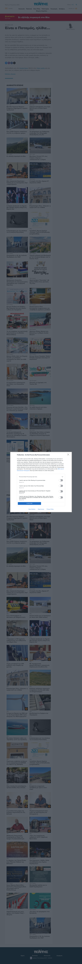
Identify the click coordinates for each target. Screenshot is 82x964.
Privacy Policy (50, 509)
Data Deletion (32, 509)
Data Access (41, 509)
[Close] (68, 455)
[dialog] (41, 482)
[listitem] (41, 477)
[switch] (61, 480)
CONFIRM (29, 503)
